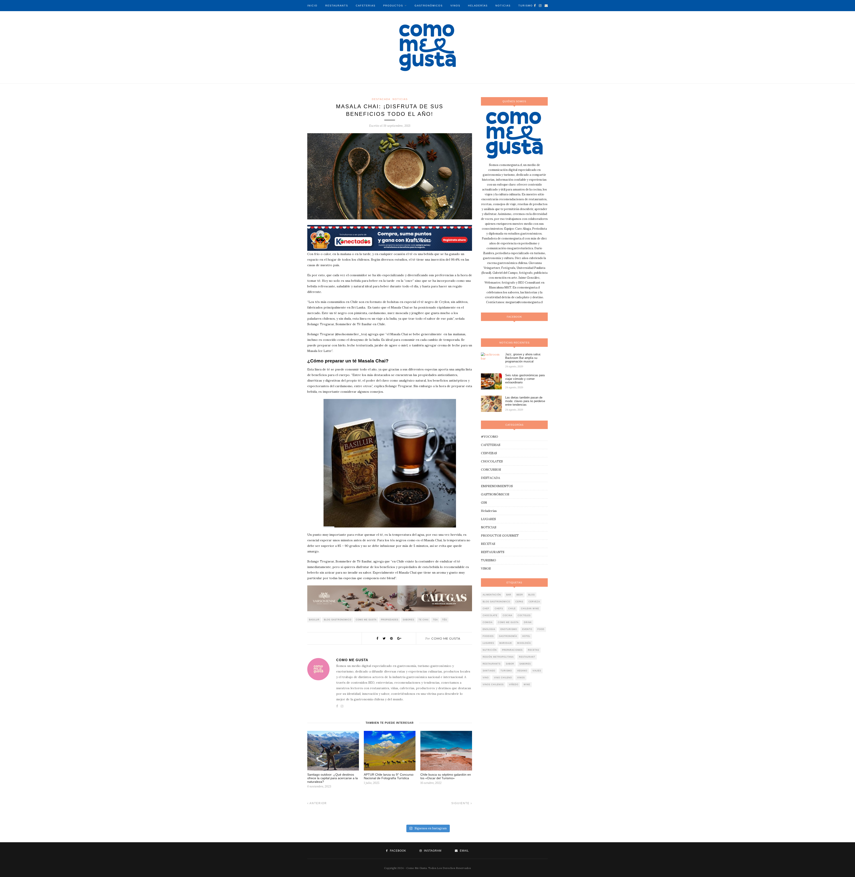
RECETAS (488, 544)
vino (486, 678)
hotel (526, 636)
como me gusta (366, 620)
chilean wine (530, 608)
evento (527, 629)
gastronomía (508, 636)
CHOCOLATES (492, 461)
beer (520, 595)
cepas (519, 602)
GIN (484, 503)
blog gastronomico (337, 620)
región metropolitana (498, 657)
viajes (537, 671)
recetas (533, 650)
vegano (522, 671)
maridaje (505, 643)
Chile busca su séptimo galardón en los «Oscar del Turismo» (445, 776)
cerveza (534, 602)
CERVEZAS (489, 453)
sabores (408, 620)
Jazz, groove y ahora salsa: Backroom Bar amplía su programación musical (523, 358)
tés (444, 620)
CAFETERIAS (365, 5)
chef (486, 608)
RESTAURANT (527, 657)
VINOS (455, 5)
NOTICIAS (503, 5)
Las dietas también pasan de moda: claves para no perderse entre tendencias (525, 401)
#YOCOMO (489, 437)
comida (488, 622)
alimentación (492, 595)
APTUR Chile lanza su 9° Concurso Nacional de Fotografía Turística (388, 776)
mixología (524, 643)
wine (527, 684)
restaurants (492, 664)
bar (508, 595)
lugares (488, 643)
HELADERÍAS (478, 5)
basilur (314, 620)
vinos (521, 678)
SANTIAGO (489, 671)
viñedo (513, 684)
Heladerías (489, 511)
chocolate (490, 615)
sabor (510, 664)
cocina (507, 615)
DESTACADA (381, 99)
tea (435, 620)
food (540, 629)
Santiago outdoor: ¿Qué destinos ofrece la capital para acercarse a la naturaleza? (332, 778)
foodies (488, 636)
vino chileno (503, 678)
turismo (506, 671)
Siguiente (461, 803)
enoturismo (509, 629)
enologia (489, 629)
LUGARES (488, 519)
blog (531, 595)
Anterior (318, 803)
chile (512, 608)
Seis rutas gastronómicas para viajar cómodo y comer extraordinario (525, 379)
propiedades (389, 620)
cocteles (524, 615)
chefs (499, 608)
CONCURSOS (491, 470)
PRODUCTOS (393, 5)
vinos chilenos (493, 684)
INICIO (312, 5)
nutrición (490, 650)
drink (528, 622)
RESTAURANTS (336, 5)
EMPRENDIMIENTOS (497, 486)
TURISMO (525, 5)
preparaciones (512, 650)
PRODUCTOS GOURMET (500, 536)
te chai (424, 620)
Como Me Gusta (445, 638)
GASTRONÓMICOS (429, 5)
